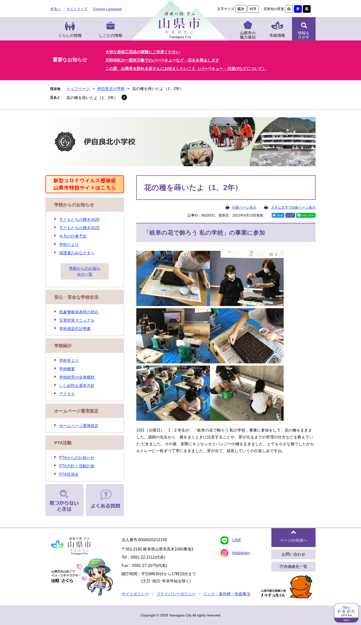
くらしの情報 (70, 35)
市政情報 (277, 35)
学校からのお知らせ (74, 204)
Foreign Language (107, 9)
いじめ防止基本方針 (77, 385)
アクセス (67, 394)
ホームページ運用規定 (76, 410)
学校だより (69, 244)
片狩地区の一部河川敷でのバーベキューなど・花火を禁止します (162, 60)
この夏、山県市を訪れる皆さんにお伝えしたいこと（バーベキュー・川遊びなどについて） (185, 68)
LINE (236, 540)
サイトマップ (77, 9)
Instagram (241, 553)
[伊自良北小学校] (180, 142)
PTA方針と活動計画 (76, 466)
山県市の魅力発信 (248, 35)
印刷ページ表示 (244, 207)
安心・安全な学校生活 (76, 297)
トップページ (78, 89)
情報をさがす (304, 35)
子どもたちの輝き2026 (79, 219)
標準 (253, 9)
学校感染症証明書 (75, 329)
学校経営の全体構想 (77, 377)
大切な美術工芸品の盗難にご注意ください (142, 52)
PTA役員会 (69, 474)
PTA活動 (63, 442)
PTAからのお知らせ (76, 458)
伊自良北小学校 (111, 89)
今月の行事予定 (73, 236)
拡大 (240, 9)
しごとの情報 (110, 35)
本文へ (55, 9)
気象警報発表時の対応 (78, 312)
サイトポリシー (135, 594)
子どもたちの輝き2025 (79, 228)
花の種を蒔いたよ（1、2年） (92, 98)
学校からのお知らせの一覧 (84, 271)
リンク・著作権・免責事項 (226, 594)
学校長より (69, 360)
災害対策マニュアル (77, 320)
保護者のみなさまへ (77, 253)
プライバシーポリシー (176, 594)
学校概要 (67, 369)
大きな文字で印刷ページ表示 (293, 207)
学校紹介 (63, 345)
